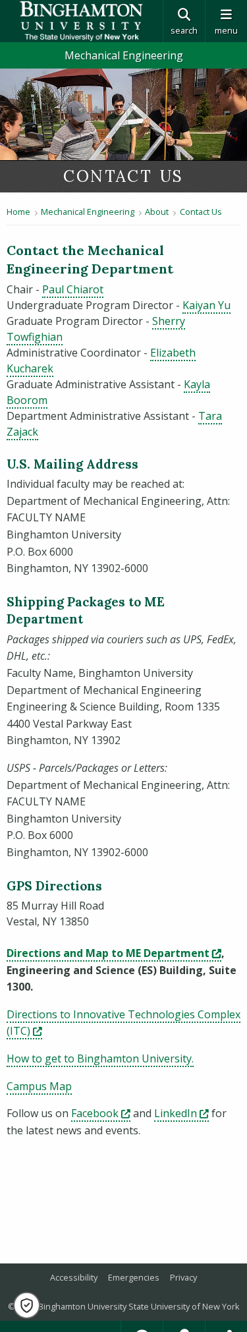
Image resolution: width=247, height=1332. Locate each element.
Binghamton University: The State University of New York (81, 21)
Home (18, 211)
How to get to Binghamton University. (100, 1058)
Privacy (183, 1277)
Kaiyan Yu (206, 305)
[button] (26, 1305)
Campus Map (39, 1086)
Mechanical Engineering (124, 55)
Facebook (100, 1113)
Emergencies (133, 1277)
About (157, 211)
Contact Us (201, 211)
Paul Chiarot (72, 289)
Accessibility (73, 1277)
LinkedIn (181, 1113)
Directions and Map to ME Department (114, 953)
